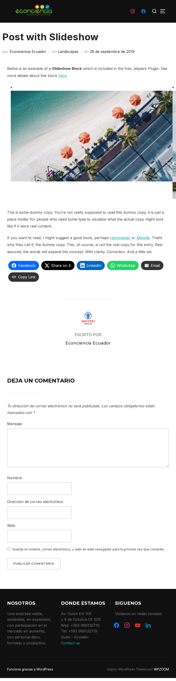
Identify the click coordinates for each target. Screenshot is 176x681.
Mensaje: (14, 423)
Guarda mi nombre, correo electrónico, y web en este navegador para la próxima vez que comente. (88, 549)
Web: (11, 525)
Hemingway (120, 237)
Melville (143, 237)
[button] (4, 339)
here (62, 75)
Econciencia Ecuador (28, 51)
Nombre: (14, 478)
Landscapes (68, 51)
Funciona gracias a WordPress (30, 669)
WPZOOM (161, 669)
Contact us (70, 643)
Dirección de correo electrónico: (35, 501)
